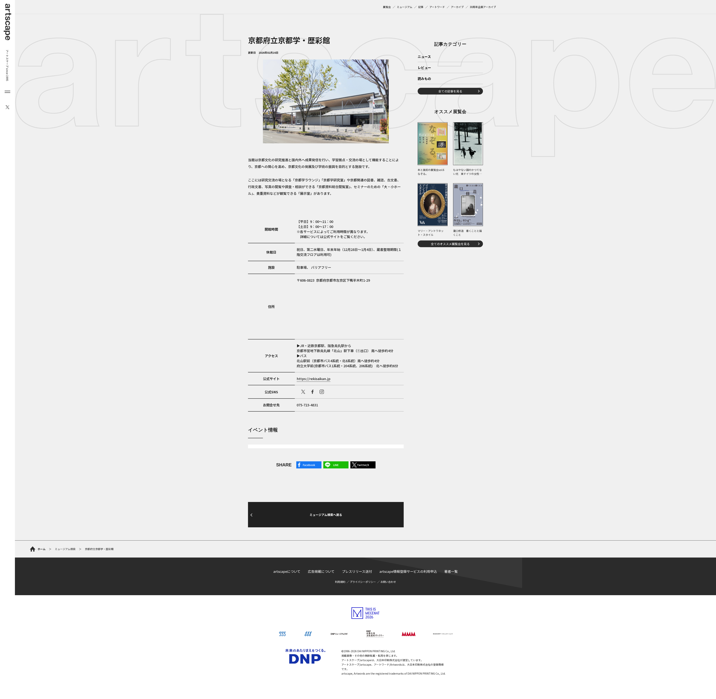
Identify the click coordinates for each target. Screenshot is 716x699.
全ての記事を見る (450, 91)
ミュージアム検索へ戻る (326, 514)
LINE (336, 465)
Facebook (309, 465)
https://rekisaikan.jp (313, 378)
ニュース (424, 57)
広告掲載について (321, 571)
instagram (322, 392)
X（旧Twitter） (303, 392)
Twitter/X (363, 465)
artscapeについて (286, 571)
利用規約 (340, 582)
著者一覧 (451, 571)
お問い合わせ (388, 582)
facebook (312, 392)
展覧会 (387, 7)
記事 (420, 7)
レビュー (424, 68)
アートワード (437, 7)
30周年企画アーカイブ (483, 7)
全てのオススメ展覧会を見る (450, 244)
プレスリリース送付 (357, 571)
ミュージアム (404, 7)
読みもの (424, 79)
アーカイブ (457, 7)
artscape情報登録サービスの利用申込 (408, 571)
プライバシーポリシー (363, 582)
